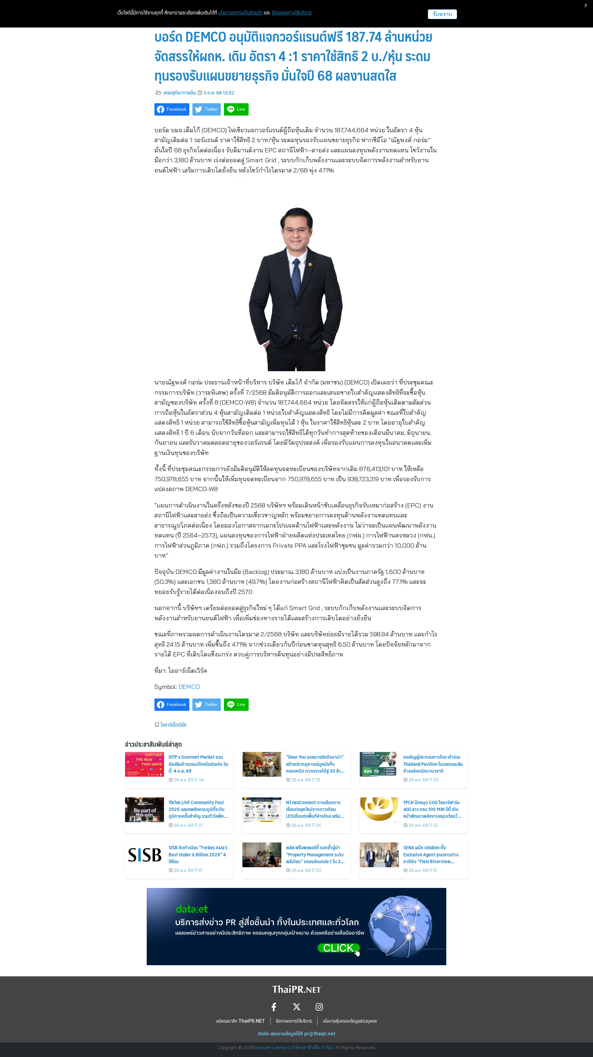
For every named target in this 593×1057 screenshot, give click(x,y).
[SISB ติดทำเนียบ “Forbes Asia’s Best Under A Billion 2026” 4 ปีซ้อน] (144, 855)
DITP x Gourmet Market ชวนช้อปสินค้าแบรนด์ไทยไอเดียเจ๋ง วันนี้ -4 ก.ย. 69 (198, 764)
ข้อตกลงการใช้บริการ (292, 13)
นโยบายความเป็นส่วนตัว (240, 13)
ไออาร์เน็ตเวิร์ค (174, 724)
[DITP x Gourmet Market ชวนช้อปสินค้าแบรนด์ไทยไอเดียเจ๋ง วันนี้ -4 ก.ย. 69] (144, 764)
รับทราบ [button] (442, 14)
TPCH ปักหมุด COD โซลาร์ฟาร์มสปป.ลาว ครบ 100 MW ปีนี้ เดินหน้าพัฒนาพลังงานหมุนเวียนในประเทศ (431, 812)
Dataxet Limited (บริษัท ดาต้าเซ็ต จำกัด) (294, 1047)
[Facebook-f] (274, 1007)
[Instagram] (319, 1007)
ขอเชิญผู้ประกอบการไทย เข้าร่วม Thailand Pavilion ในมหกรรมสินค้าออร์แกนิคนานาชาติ (433, 764)
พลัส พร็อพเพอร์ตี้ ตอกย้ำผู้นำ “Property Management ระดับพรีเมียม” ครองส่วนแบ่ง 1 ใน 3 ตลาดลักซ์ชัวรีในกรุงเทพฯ (314, 857)
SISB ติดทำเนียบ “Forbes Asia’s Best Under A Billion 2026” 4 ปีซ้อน (198, 854)
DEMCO (189, 686)
